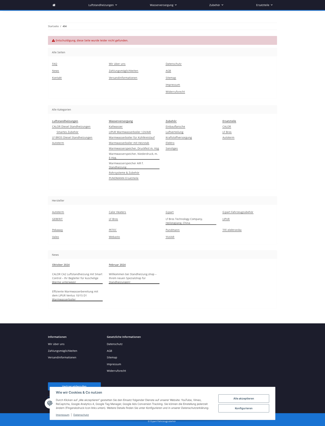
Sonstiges (172, 148)
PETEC (113, 230)
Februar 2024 (117, 264)
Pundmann (173, 230)
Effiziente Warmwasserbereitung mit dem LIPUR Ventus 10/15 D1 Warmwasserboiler (75, 295)
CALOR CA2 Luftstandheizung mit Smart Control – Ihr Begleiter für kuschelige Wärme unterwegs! (77, 278)
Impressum (62, 414)
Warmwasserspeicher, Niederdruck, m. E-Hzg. (133, 156)
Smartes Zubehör (67, 132)
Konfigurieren (244, 408)
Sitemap (171, 77)
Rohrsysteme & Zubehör (124, 172)
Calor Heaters (117, 212)
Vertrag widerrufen (74, 386)
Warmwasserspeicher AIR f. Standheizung (126, 165)
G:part (170, 212)
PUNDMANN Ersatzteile (123, 178)
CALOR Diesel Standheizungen (71, 126)
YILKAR (170, 237)
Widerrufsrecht (175, 91)
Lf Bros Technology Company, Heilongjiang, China (184, 221)
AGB (168, 71)
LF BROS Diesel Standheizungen (72, 137)
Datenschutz (81, 414)
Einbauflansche (175, 126)
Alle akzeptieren (243, 398)
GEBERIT (57, 219)
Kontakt (57, 77)
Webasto (114, 237)
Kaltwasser (116, 126)
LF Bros (227, 132)
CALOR (226, 126)
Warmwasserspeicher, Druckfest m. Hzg (134, 148)
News (55, 71)
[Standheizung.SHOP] (54, 5)
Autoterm (58, 143)
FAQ (54, 64)
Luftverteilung (174, 132)
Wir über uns (117, 64)
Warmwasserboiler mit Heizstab (129, 143)
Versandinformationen (123, 77)
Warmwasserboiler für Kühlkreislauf (132, 137)
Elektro (170, 143)
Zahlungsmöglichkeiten (123, 71)
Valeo (55, 237)
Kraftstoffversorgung (179, 137)
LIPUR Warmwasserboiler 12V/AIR (130, 132)
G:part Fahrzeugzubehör (237, 212)
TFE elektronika (231, 230)
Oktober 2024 (61, 264)
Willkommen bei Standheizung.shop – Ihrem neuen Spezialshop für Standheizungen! (132, 278)
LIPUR (226, 219)
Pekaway (57, 230)
